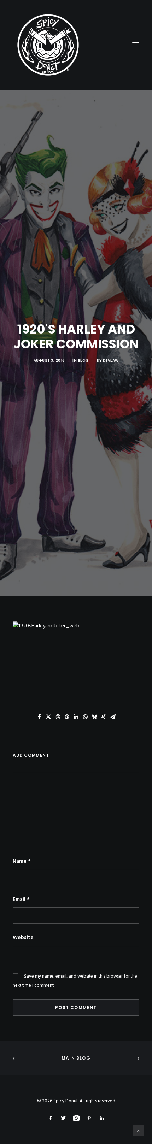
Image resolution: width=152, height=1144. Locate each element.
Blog (83, 360)
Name (22, 861)
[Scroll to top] (138, 1130)
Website (23, 937)
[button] (39, 717)
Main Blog (76, 1058)
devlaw (111, 360)
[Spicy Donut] (76, 45)
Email (21, 899)
